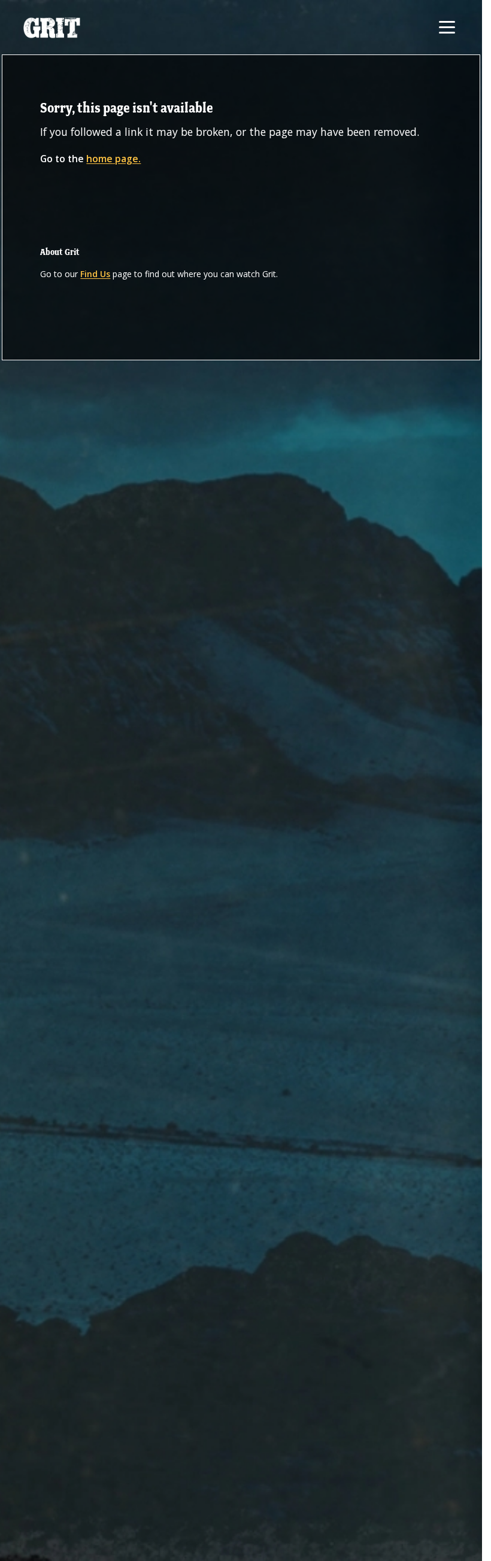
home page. (113, 158)
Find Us (95, 274)
